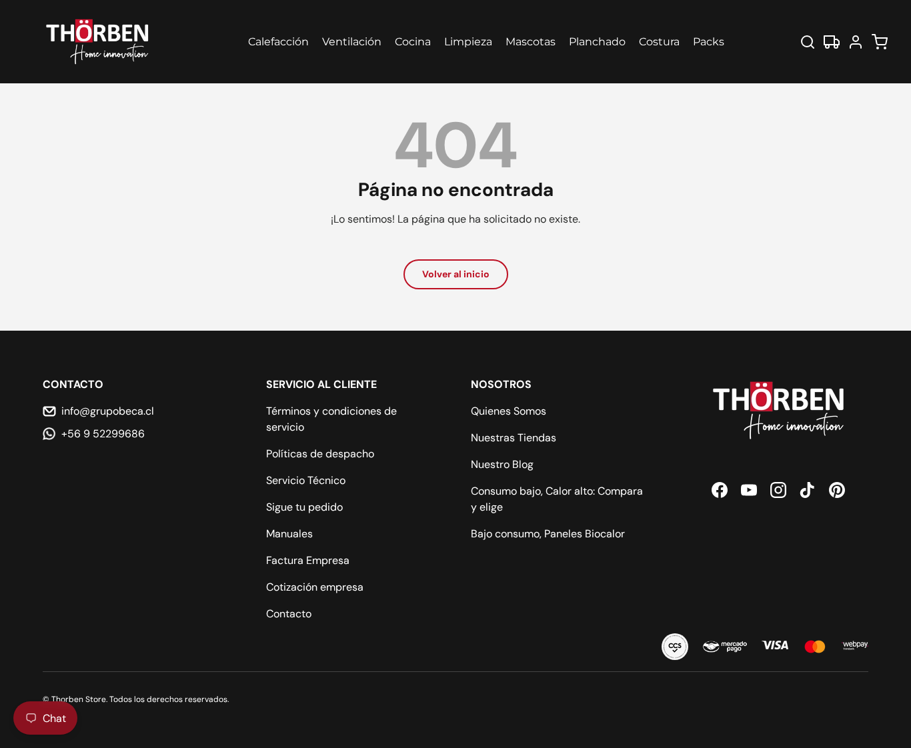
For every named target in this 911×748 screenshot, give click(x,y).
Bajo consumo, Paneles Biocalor (548, 534)
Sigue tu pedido (304, 507)
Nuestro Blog (502, 464)
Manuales (289, 534)
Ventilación (351, 41)
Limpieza (468, 41)
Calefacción (278, 41)
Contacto (288, 614)
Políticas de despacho (320, 454)
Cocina (413, 41)
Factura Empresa (307, 560)
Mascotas (531, 41)
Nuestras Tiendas (513, 438)
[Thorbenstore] (98, 41)
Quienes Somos (508, 411)
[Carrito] (880, 42)
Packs (708, 41)
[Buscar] (808, 42)
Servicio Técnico (305, 480)
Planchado (597, 41)
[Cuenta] (856, 42)
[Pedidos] (832, 42)
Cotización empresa (314, 587)
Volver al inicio (456, 274)
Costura (659, 41)
